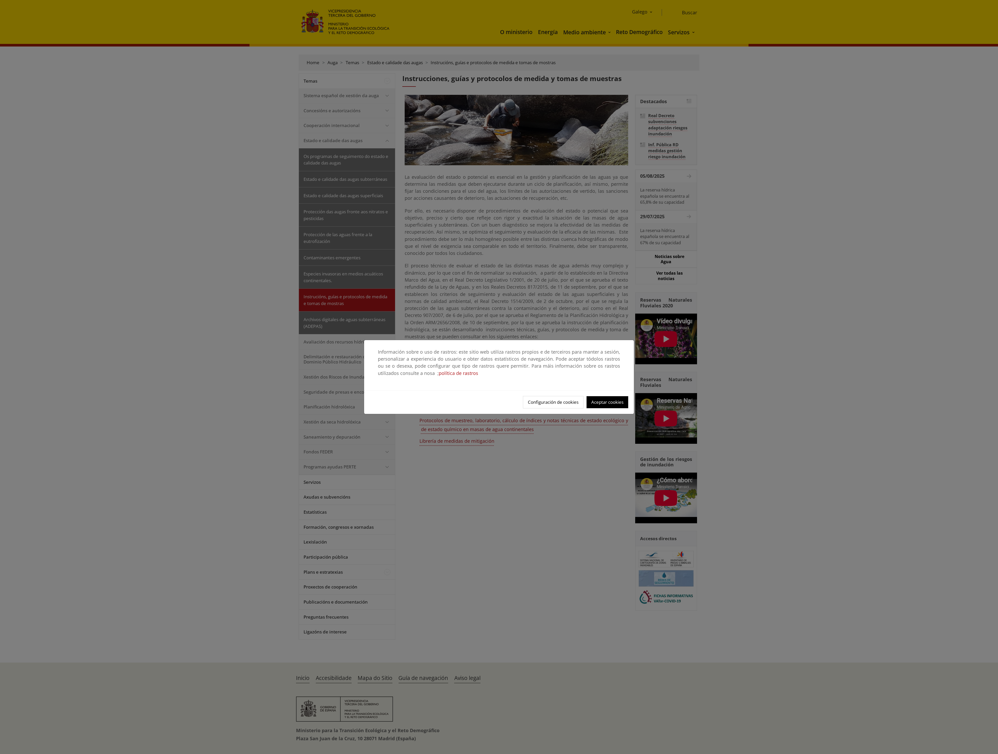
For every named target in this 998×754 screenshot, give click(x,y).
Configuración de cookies (553, 402)
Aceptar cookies (607, 402)
